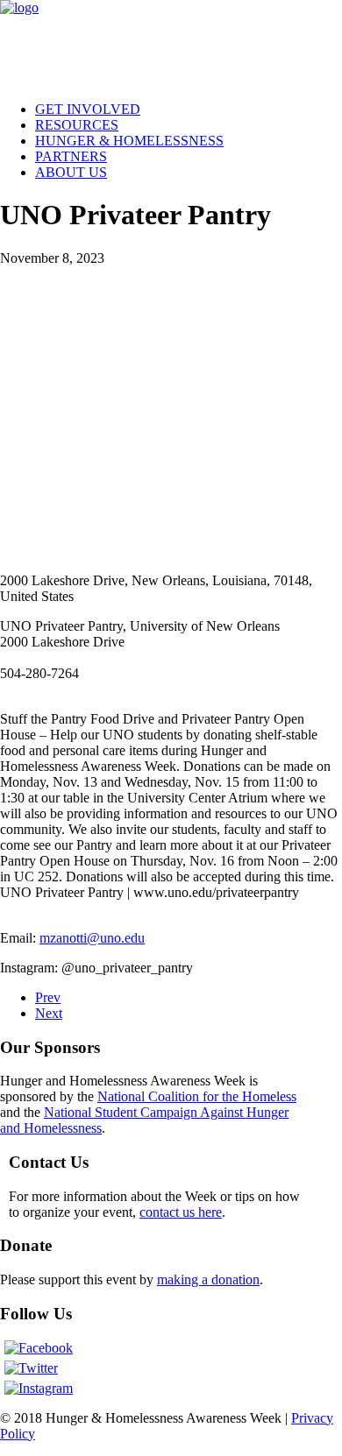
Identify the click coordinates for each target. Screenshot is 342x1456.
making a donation (208, 1279)
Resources (76, 124)
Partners (71, 156)
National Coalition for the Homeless (196, 1096)
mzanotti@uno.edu (92, 937)
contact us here (180, 1212)
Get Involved (87, 109)
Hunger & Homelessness (129, 140)
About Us (71, 172)
